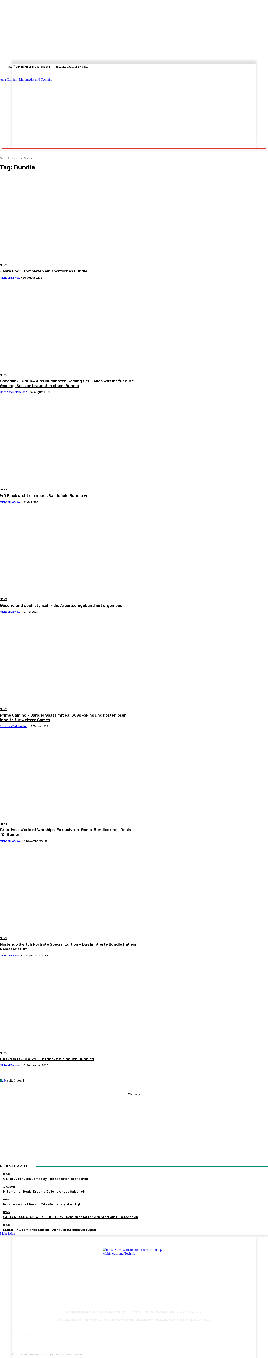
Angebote (9, 1187)
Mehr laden (7, 1233)
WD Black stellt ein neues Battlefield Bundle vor (45, 495)
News (3, 265)
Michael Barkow (10, 277)
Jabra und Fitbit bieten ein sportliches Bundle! (44, 271)
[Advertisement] (170, 105)
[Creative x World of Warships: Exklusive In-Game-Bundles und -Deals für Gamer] (68, 776)
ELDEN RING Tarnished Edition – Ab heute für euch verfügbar (50, 1230)
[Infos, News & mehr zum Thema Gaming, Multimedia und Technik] (48, 104)
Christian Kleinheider (13, 392)
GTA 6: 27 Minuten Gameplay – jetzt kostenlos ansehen (45, 1179)
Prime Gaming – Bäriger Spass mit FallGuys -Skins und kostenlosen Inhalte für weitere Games (63, 717)
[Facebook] (243, 67)
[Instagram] (248, 67)
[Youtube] (258, 67)
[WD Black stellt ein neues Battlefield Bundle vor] (68, 442)
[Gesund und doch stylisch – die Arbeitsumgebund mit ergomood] (68, 552)
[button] (256, 143)
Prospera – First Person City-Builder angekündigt (41, 1204)
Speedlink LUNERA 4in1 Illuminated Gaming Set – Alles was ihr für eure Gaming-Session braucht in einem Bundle (67, 383)
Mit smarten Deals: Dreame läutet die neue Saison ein (44, 1191)
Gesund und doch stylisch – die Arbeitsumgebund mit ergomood (61, 605)
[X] (253, 67)
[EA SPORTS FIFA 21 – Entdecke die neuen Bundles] (68, 1006)
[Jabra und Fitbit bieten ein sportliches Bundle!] (68, 218)
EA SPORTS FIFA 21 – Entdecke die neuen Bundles (47, 1059)
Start (2, 158)
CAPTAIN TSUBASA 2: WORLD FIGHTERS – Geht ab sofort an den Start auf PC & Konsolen (70, 1217)
